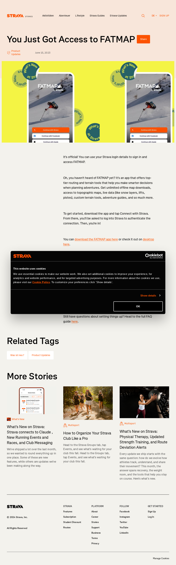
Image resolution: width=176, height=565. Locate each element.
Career (94, 516)
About (94, 511)
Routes (67, 527)
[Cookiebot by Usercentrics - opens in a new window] (148, 256)
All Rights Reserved (17, 528)
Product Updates (41, 355)
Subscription (69, 516)
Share (143, 39)
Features (67, 511)
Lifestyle (79, 15)
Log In (151, 516)
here (75, 321)
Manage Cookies (161, 558)
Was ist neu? (17, 355)
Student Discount (72, 522)
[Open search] (143, 15)
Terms (94, 538)
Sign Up (152, 511)
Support (95, 527)
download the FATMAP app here (96, 239)
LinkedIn (124, 532)
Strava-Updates (118, 15)
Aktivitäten (48, 15)
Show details (148, 295)
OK (138, 306)
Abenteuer (64, 15)
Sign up (164, 15)
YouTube (124, 527)
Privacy (95, 543)
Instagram (125, 516)
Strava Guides (97, 15)
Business (96, 532)
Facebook (125, 511)
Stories (95, 522)
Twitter (123, 522)
